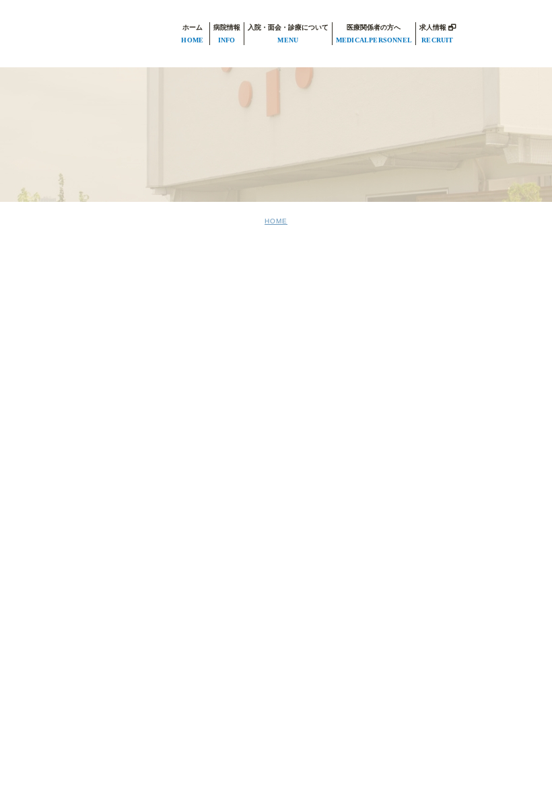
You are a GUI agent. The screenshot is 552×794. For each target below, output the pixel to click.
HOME (276, 221)
